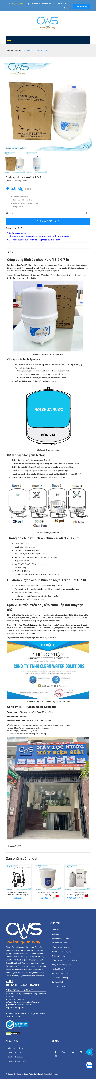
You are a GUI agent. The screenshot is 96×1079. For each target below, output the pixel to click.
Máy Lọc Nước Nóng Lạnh (62, 947)
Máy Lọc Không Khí (59, 969)
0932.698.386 (19, 999)
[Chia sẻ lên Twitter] (15, 228)
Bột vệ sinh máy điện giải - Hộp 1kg (18, 894)
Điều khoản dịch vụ (15, 1048)
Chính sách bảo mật (15, 1057)
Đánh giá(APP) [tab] (14, 846)
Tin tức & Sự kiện (58, 986)
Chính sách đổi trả (15, 1052)
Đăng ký (68, 8)
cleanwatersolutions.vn (61, 725)
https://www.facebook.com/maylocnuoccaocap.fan (33, 728)
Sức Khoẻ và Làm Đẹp (60, 977)
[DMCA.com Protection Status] (13, 1033)
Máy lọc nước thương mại (62, 951)
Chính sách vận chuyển (17, 1061)
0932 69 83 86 (18, 3)
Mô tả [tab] (10, 252)
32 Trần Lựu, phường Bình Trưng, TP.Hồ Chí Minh (35, 712)
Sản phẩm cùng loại (21, 858)
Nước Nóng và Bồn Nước (61, 973)
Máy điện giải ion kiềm (60, 938)
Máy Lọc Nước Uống (59, 943)
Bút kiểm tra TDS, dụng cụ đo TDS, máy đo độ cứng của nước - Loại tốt (77, 895)
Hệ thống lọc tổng (58, 956)
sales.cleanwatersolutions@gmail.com (27, 1002)
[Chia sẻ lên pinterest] (18, 228)
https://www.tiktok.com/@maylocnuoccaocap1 (29, 734)
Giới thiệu (55, 934)
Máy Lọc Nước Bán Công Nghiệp (64, 960)
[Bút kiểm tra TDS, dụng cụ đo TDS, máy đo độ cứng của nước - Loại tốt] (77, 877)
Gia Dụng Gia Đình (59, 982)
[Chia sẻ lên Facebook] (12, 228)
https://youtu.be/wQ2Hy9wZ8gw (26, 731)
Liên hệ (9, 981)
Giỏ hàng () (82, 7)
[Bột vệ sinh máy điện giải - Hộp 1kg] (18, 877)
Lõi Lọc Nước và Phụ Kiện (61, 964)
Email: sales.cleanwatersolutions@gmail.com (48, 4)
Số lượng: (9, 213)
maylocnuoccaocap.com (23, 725)
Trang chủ (55, 930)
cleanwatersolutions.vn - (24, 1005)
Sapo (56, 1074)
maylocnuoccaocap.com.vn (42, 725)
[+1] (22, 228)
